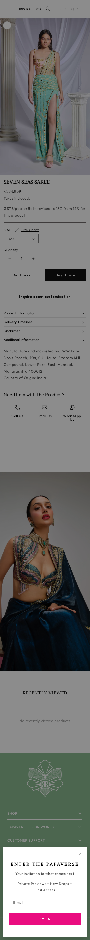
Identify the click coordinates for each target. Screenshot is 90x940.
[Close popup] (80, 854)
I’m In (45, 919)
